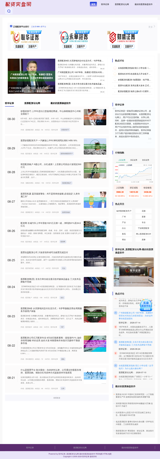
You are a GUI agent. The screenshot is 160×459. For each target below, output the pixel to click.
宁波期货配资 (143, 228)
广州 (124, 216)
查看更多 (56, 397)
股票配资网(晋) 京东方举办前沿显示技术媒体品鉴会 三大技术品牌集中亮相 (91, 83)
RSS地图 (99, 454)
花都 (144, 210)
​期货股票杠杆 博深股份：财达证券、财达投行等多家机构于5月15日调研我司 (135, 432)
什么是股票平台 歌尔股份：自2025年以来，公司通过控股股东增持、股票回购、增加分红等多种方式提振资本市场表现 (51, 371)
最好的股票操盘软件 (144, 4)
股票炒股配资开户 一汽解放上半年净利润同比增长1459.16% (49, 140)
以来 (62, 388)
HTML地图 (107, 454)
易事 (144, 239)
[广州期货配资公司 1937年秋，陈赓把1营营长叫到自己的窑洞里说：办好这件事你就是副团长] (31, 76)
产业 (124, 222)
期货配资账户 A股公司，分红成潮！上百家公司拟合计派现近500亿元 (51, 165)
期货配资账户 (66, 183)
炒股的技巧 (65, 130)
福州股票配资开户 (123, 210)
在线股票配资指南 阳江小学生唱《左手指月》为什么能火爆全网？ (136, 362)
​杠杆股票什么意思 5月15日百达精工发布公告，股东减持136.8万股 (133, 413)
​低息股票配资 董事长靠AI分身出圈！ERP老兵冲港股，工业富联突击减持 (135, 422)
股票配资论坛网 (122, 4)
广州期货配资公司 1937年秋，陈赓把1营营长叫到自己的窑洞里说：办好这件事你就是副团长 (31, 89)
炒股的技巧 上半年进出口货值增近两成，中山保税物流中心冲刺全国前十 (51, 112)
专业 (144, 222)
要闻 (62, 359)
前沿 (62, 297)
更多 (151, 26)
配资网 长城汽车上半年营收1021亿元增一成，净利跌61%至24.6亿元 (51, 224)
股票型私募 (66, 212)
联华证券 (105, 4)
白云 (124, 228)
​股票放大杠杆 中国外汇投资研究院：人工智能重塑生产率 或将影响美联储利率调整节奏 (135, 395)
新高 (124, 233)
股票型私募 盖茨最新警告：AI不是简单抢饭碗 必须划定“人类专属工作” (50, 195)
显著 (144, 216)
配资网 (63, 241)
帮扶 (124, 239)
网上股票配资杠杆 (143, 233)
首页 (93, 4)
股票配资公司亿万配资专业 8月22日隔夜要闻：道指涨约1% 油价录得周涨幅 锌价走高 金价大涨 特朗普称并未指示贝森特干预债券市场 (51, 340)
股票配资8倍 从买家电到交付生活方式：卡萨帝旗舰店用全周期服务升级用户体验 (93, 60)
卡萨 (62, 327)
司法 (63, 268)
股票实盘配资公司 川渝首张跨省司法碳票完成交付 (44, 252)
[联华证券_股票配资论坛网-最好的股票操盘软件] (18, 4)
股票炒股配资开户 (67, 153)
